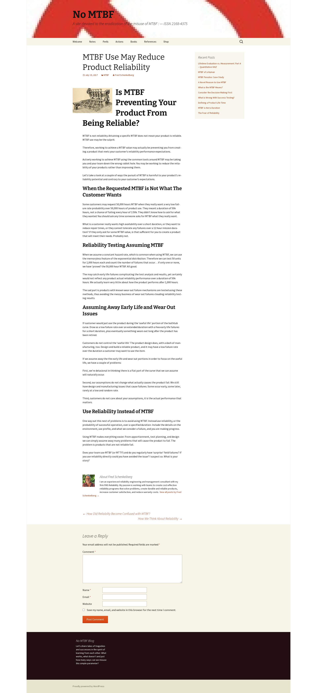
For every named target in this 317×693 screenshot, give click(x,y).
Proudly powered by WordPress (88, 686)
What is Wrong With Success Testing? (216, 97)
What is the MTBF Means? (210, 87)
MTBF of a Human (206, 72)
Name (87, 590)
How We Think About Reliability (160, 518)
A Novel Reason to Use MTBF (212, 82)
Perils (105, 41)
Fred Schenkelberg (124, 75)
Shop (166, 41)
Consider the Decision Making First (215, 92)
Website (87, 603)
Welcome (77, 41)
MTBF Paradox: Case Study (211, 77)
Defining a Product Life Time (212, 102)
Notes (92, 41)
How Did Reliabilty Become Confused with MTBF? (116, 514)
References (150, 41)
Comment (89, 551)
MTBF (106, 75)
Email (87, 597)
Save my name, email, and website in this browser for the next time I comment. (131, 610)
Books (133, 41)
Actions (119, 41)
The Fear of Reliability (208, 112)
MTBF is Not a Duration (209, 107)
